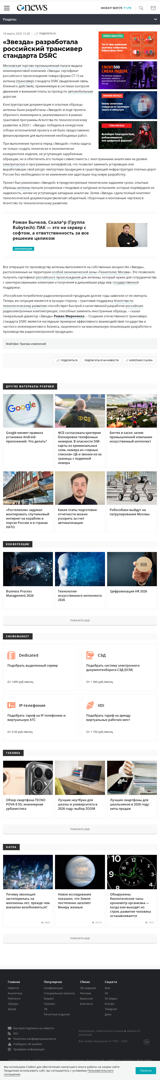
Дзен (108, 1014)
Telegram (111, 1009)
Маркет (49, 998)
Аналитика (15, 993)
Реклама (85, 993)
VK (106, 993)
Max (107, 988)
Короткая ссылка (141, 360)
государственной (126, 282)
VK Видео (111, 998)
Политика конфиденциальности (34, 1039)
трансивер (25, 81)
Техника (49, 1004)
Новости (13, 988)
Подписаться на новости (101, 360)
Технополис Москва (114, 272)
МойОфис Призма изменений (26, 344)
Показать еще (80, 620)
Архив (12, 1009)
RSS (15, 1033)
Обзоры (13, 1004)
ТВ (45, 1009)
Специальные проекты (59, 993)
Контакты (86, 1004)
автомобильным (80, 91)
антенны (23, 187)
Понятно (146, 1070)
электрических (14, 164)
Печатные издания (57, 1014)
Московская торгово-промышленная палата (36, 65)
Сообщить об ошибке (27, 1044)
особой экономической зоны (74, 272)
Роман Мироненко (69, 316)
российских (134, 306)
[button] (141, 8)
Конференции (53, 988)
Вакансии (86, 998)
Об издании (88, 988)
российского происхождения (58, 277)
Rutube (109, 1004)
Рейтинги (14, 998)
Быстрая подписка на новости (33, 1028)
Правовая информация (28, 1049)
